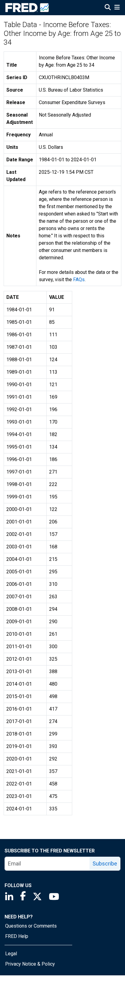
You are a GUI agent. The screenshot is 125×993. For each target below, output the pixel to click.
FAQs (79, 279)
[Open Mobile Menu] (117, 8)
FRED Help (16, 936)
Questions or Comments (31, 926)
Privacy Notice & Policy (30, 964)
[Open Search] (107, 8)
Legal (11, 953)
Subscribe (105, 863)
